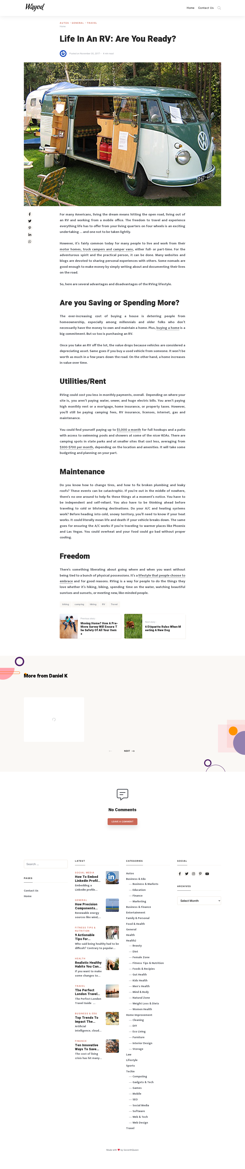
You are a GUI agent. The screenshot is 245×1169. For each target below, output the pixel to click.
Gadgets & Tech (143, 1082)
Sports (130, 1065)
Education (139, 890)
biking (65, 604)
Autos (65, 23)
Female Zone (141, 957)
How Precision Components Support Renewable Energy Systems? (88, 906)
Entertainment (135, 912)
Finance (81, 1041)
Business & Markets (145, 884)
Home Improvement (139, 1015)
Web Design (140, 1122)
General (78, 23)
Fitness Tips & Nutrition (148, 963)
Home (191, 8)
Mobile (137, 1093)
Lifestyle (132, 1060)
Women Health (142, 1009)
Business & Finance (138, 907)
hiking (93, 604)
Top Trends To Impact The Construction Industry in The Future (87, 1020)
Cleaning (138, 1020)
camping (79, 604)
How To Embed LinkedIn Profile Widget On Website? (87, 879)
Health (80, 958)
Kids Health (140, 980)
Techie (130, 1071)
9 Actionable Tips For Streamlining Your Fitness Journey (85, 937)
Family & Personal (137, 918)
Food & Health (135, 924)
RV (103, 604)
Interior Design (142, 1043)
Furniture (139, 1037)
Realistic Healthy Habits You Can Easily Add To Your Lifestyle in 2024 (88, 965)
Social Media (85, 872)
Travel (92, 23)
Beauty (137, 945)
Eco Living (139, 1031)
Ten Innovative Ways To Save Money (86, 1047)
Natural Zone (141, 997)
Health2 (131, 940)
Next (127, 751)
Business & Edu (86, 1013)
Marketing (139, 901)
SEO (135, 1099)
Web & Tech (140, 1117)
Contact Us (206, 8)
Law (128, 1054)
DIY (135, 1025)
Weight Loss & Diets (146, 1003)
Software (139, 1111)
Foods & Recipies (59, 702)
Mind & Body (141, 992)
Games (137, 1088)
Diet (135, 951)
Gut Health (140, 974)
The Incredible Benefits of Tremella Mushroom (61, 712)
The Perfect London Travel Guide (86, 992)
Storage (138, 1049)
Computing (140, 1076)
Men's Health (141, 986)
